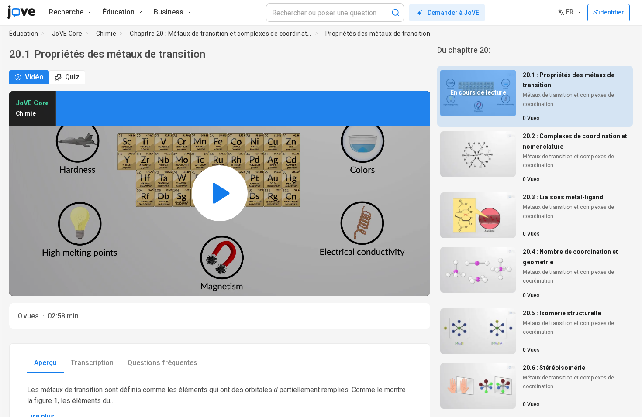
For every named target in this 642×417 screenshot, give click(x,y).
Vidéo (34, 77)
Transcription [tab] (92, 363)
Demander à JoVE (453, 12)
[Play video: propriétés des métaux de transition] (219, 193)
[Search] (395, 12)
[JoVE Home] (21, 12)
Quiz (72, 77)
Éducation (23, 33)
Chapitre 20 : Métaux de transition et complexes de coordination (221, 33)
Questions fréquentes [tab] (162, 363)
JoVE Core (67, 33)
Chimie (106, 33)
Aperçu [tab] (45, 363)
